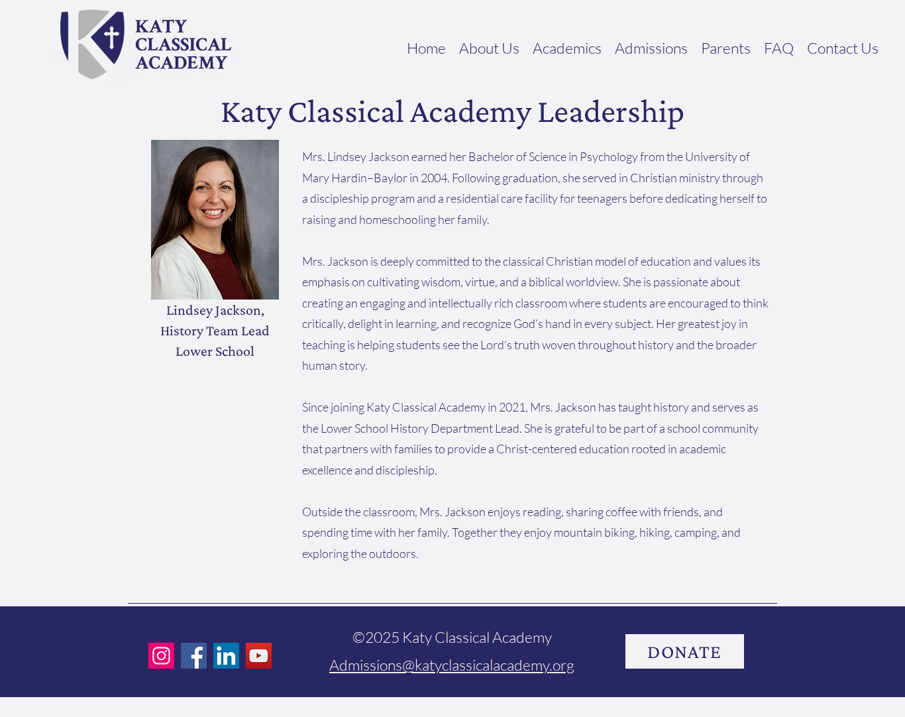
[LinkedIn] (226, 656)
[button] (489, 44)
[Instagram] (161, 656)
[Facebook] (194, 656)
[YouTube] (259, 656)
